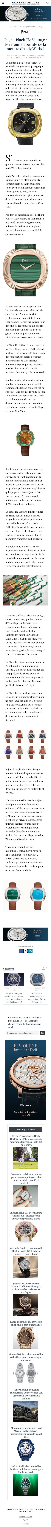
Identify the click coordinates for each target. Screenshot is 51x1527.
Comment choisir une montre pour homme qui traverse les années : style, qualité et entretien (26, 1179)
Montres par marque (27, 27)
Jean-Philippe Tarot (17, 56)
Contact (25, 1524)
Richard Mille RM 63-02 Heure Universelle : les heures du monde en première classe (26, 1215)
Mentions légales (25, 1517)
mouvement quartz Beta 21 (28, 480)
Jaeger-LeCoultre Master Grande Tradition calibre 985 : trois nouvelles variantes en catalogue (26, 1288)
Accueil (13, 27)
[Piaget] (25, 31)
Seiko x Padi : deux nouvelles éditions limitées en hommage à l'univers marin (26, 1469)
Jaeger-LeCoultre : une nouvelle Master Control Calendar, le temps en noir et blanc (26, 1251)
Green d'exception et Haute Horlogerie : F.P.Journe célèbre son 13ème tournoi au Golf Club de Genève (26, 1140)
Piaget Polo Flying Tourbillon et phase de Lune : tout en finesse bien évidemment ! (13, 997)
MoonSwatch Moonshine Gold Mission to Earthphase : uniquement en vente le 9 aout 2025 (26, 1432)
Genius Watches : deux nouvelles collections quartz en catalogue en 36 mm (26, 1357)
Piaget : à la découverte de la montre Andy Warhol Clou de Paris (37, 997)
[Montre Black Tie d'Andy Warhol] (25, 104)
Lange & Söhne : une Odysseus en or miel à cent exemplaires (26, 1323)
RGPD (25, 1520)
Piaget (41, 27)
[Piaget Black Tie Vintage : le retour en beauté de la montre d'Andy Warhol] (25, 245)
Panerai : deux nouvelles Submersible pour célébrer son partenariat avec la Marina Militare (26, 1394)
